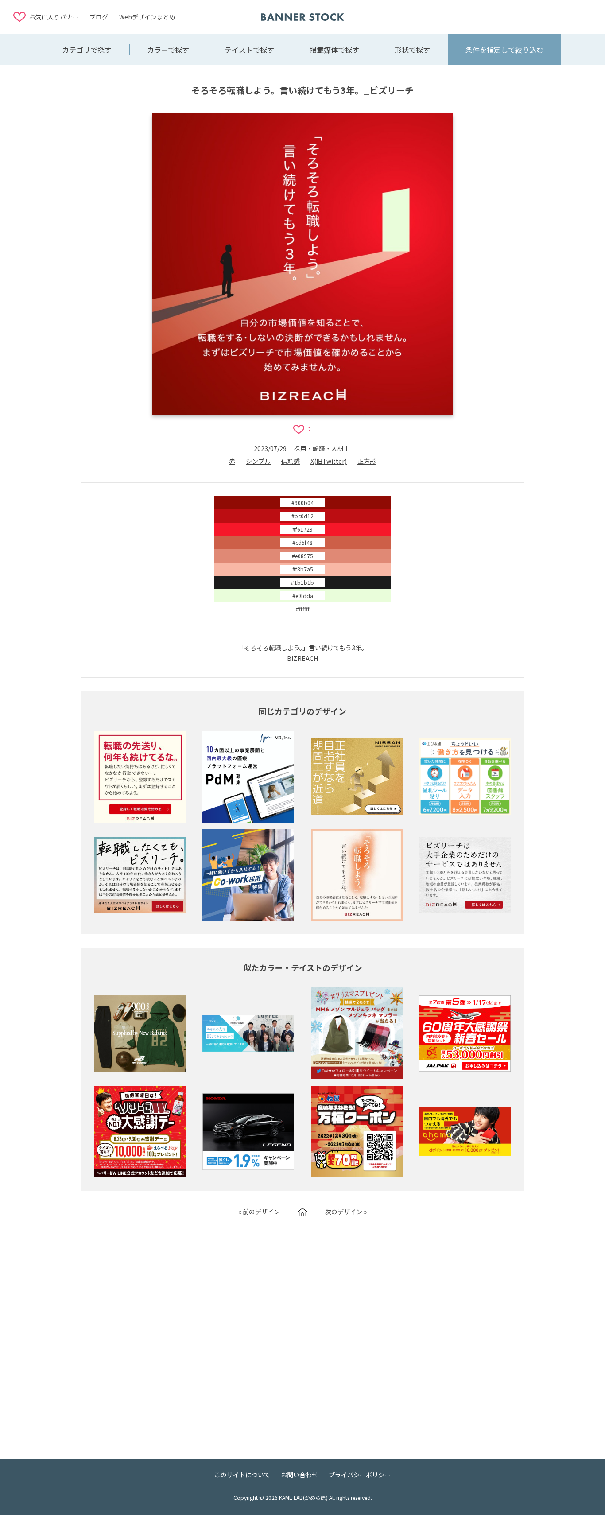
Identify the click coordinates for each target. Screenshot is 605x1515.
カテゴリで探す (87, 49)
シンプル (258, 461)
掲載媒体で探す (334, 49)
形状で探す (412, 49)
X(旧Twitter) (328, 461)
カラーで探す (168, 49)
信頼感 (290, 461)
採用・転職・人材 (319, 448)
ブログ (98, 16)
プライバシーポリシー (360, 1474)
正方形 (366, 461)
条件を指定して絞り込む (504, 49)
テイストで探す (249, 49)
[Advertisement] (521, 16)
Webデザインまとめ (147, 16)
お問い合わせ (299, 1474)
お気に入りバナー (53, 16)
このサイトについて (242, 1474)
